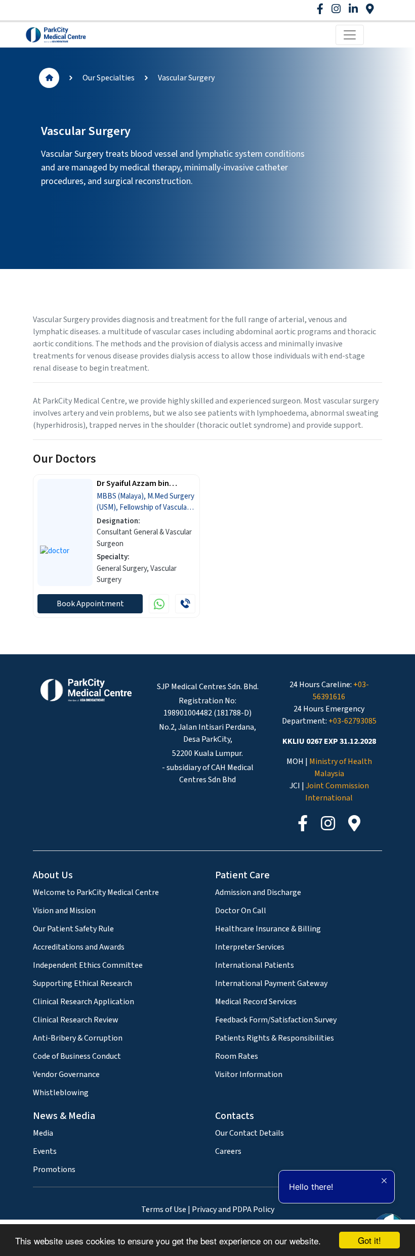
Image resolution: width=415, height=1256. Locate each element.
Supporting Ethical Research (82, 983)
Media (43, 1133)
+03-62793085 (352, 721)
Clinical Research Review (75, 1019)
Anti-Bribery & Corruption (77, 1038)
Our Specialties (108, 77)
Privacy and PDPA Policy (233, 1209)
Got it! (369, 1240)
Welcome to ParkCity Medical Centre (96, 892)
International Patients (254, 965)
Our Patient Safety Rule (73, 928)
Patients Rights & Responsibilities (274, 1038)
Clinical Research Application (83, 1001)
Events (45, 1151)
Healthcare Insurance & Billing (268, 928)
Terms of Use (163, 1209)
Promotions (54, 1169)
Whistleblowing (61, 1092)
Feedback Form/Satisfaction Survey (276, 1019)
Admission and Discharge (258, 892)
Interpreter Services (249, 947)
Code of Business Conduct (77, 1056)
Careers (228, 1151)
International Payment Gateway (271, 983)
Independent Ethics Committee (88, 965)
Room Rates (236, 1056)
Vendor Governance (66, 1074)
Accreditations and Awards (78, 947)
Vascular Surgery (186, 77)
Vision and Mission (64, 910)
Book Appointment (90, 603)
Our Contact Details (249, 1133)
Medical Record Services (256, 1001)
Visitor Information (248, 1074)
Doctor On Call (240, 910)
